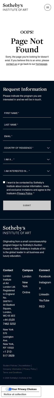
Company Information (12, 368)
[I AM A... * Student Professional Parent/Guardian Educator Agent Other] (27, 159)
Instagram (45, 282)
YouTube (44, 300)
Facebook (45, 276)
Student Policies (10, 365)
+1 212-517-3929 (8, 353)
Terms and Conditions (12, 372)
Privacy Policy (24, 193)
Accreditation (24, 365)
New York (25, 284)
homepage (41, 64)
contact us (11, 64)
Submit (27, 205)
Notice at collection (15, 394)
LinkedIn (44, 294)
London (26, 276)
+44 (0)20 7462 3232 (9, 321)
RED (42, 306)
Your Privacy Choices (24, 389)
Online (26, 292)
